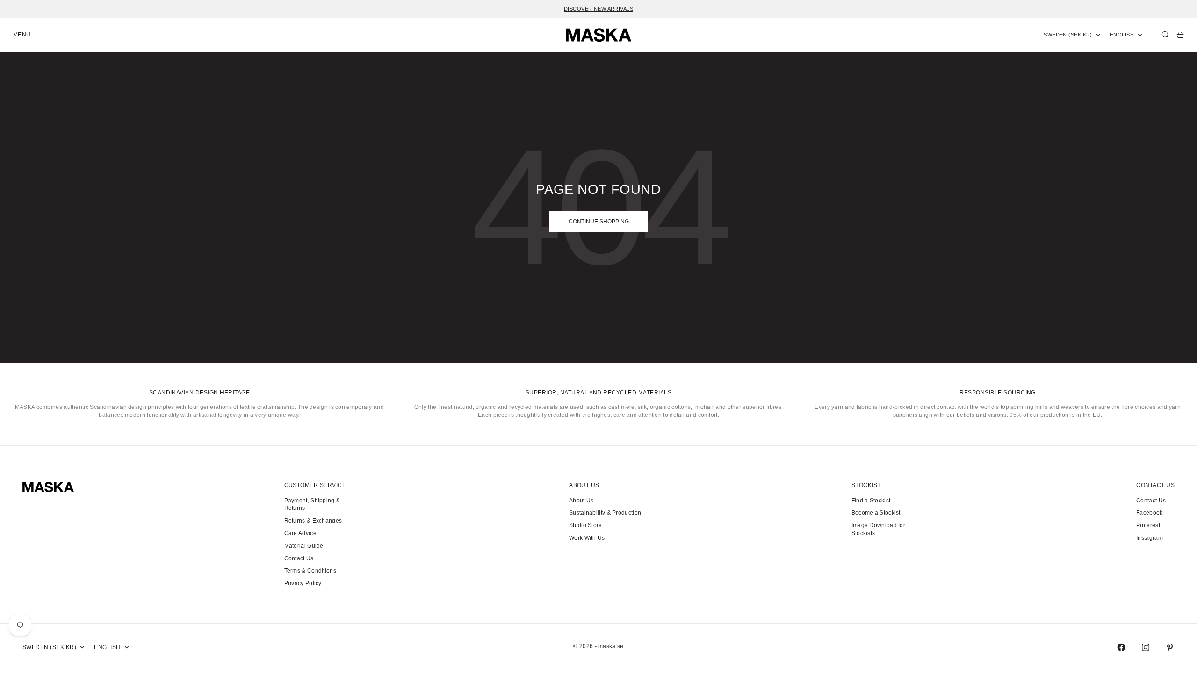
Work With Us (587, 538)
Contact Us (299, 558)
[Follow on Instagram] (1145, 647)
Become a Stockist (876, 512)
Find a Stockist (871, 500)
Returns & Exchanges (313, 520)
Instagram (1149, 538)
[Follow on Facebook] (1121, 647)
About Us (581, 500)
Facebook (1149, 512)
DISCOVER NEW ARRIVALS (598, 9)
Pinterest (1148, 525)
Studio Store (585, 525)
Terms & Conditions (310, 570)
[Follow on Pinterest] (1170, 647)
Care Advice (300, 533)
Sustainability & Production (605, 512)
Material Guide (304, 546)
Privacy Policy (303, 583)
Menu (22, 34)
